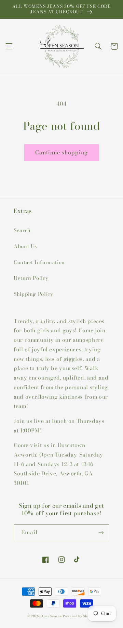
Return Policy (31, 278)
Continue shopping (61, 152)
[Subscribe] (101, 532)
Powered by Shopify (79, 616)
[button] (9, 46)
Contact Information (39, 262)
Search (22, 230)
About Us (25, 246)
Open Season (51, 616)
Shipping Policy (33, 294)
